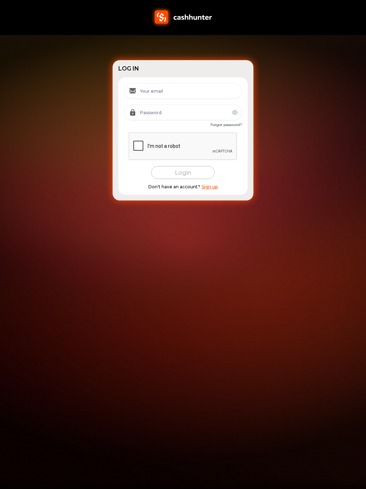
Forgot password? (226, 125)
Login (183, 172)
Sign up (210, 187)
